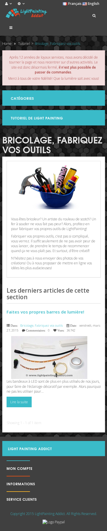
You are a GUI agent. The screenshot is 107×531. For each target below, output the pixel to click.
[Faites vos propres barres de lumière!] (54, 357)
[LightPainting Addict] (27, 13)
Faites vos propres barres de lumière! (45, 312)
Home (7, 43)
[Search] (94, 15)
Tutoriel (24, 43)
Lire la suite (19, 402)
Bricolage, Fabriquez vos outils (41, 325)
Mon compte (20, 468)
